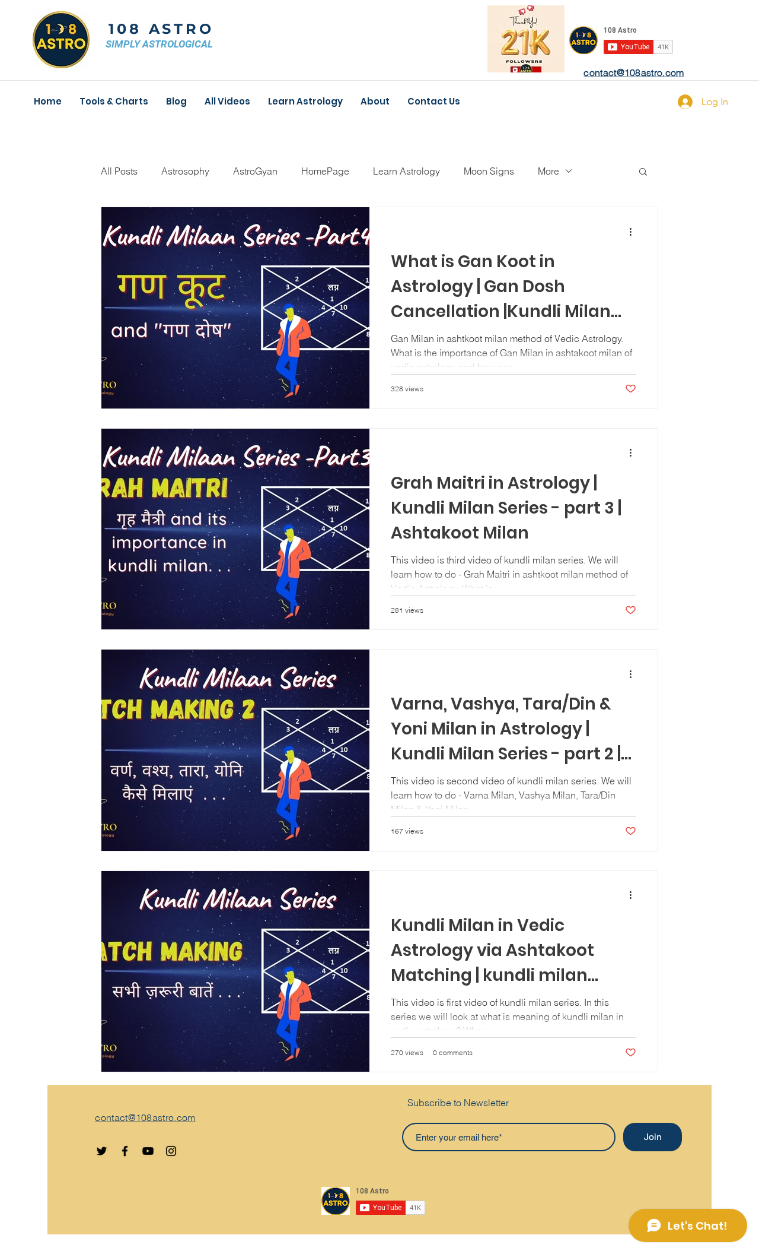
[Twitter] (102, 1151)
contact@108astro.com (633, 72)
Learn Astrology (406, 171)
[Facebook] (125, 1151)
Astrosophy (185, 171)
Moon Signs (489, 171)
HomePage (325, 171)
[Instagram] (171, 1151)
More (548, 171)
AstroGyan (255, 171)
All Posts (119, 171)
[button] (643, 172)
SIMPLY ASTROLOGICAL (159, 44)
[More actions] (634, 231)
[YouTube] (148, 1151)
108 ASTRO (161, 28)
